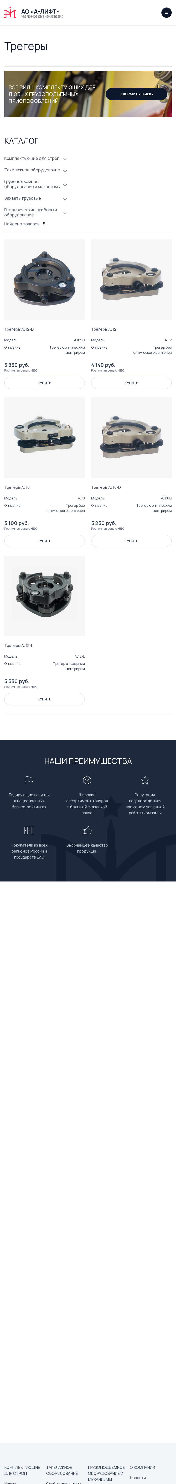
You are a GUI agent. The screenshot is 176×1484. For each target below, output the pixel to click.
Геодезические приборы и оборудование (30, 212)
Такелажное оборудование (32, 169)
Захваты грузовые (22, 198)
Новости (138, 1477)
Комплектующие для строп (31, 158)
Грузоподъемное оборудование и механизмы (32, 184)
